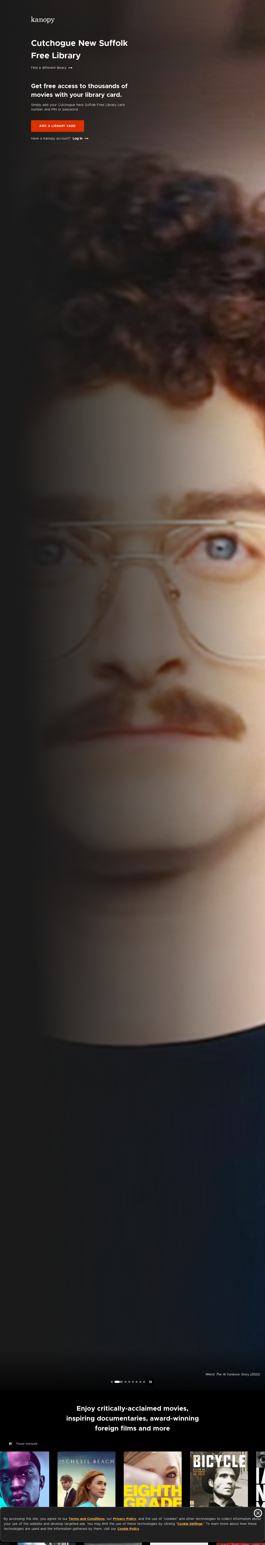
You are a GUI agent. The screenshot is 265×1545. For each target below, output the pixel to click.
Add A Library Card (57, 126)
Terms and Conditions (87, 1519)
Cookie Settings (189, 1524)
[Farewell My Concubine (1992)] (140, 1382)
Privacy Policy (124, 1519)
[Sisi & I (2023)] (144, 1382)
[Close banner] (258, 1513)
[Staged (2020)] (133, 1382)
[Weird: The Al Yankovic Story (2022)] (115, 1382)
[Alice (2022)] (129, 1382)
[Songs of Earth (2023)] (122, 1382)
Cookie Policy (128, 1528)
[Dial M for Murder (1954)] (137, 1382)
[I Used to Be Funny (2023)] (112, 1382)
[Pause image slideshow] (150, 1382)
